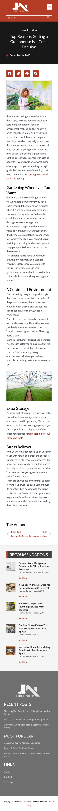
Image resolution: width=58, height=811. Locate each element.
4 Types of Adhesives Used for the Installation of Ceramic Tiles (35, 586)
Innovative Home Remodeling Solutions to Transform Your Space (34, 650)
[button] (49, 7)
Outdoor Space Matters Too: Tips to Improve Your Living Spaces (33, 628)
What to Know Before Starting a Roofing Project (26, 719)
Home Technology (29, 30)
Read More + (24, 578)
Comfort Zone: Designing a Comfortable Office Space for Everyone (34, 566)
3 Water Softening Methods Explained (22, 742)
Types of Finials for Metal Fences (19, 748)
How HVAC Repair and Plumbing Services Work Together (31, 606)
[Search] (48, 18)
